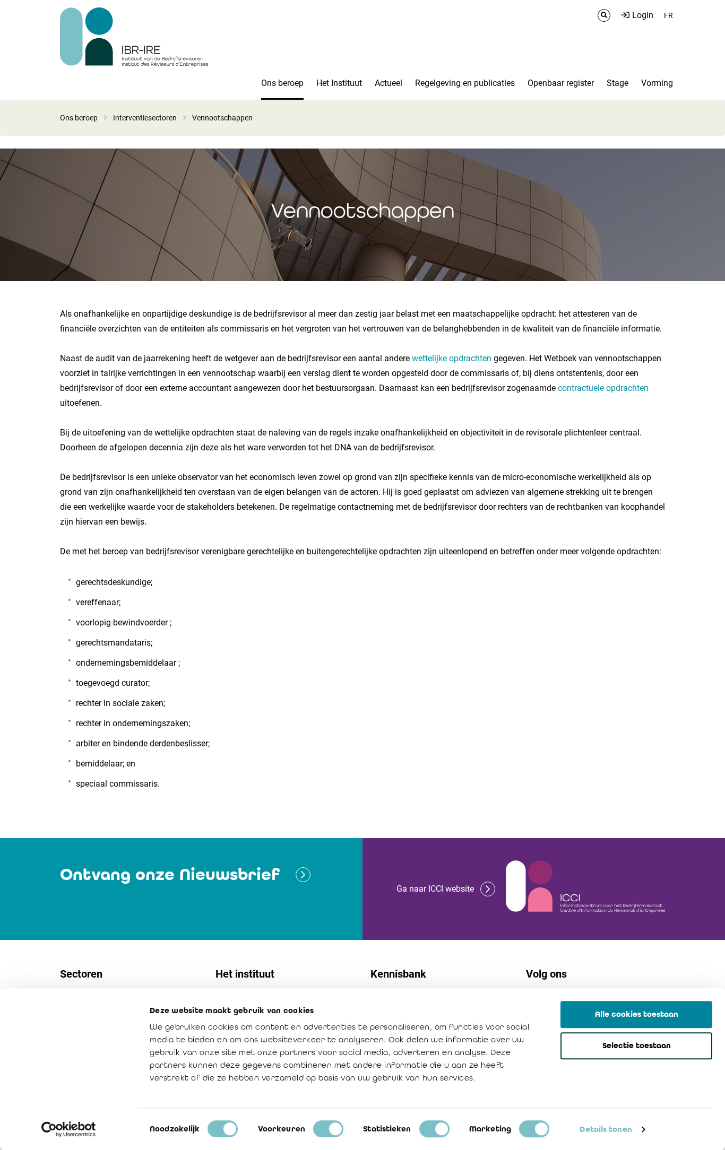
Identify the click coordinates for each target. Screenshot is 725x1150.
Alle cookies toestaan (636, 1014)
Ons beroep (79, 118)
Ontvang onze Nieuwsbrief (170, 874)
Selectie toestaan (636, 1045)
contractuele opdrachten (603, 388)
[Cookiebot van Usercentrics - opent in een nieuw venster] (68, 1129)
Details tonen (606, 1129)
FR (668, 15)
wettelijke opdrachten (451, 358)
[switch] (328, 1128)
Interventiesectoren (145, 118)
